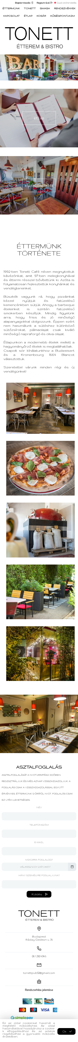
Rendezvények (65, 8)
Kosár (41, 16)
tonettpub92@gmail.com (39, 973)
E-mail (39, 842)
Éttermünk (11, 8)
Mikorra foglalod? (39, 859)
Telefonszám (39, 825)
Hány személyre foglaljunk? (39, 875)
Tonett (30, 8)
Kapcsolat (11, 16)
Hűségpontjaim (62, 16)
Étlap (28, 16)
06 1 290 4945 (39, 956)
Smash (45, 8)
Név (39, 807)
